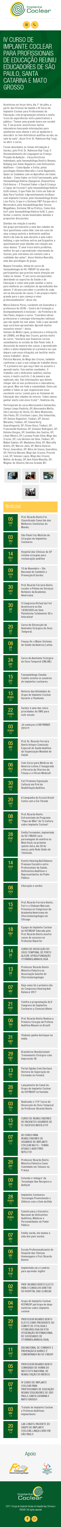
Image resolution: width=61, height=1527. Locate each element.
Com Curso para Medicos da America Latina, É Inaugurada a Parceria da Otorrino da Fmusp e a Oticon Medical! (31, 768)
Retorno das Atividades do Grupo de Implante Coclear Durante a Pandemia (29, 696)
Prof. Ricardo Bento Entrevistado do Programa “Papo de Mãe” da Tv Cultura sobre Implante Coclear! (30, 819)
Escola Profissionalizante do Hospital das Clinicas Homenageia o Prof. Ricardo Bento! (30, 1255)
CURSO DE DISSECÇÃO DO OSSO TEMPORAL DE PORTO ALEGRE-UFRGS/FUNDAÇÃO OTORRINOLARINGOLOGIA (29, 954)
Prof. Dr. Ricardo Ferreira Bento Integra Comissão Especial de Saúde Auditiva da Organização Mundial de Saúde (30, 748)
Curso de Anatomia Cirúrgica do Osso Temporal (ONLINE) (30, 662)
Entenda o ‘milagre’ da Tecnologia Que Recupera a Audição (30, 1182)
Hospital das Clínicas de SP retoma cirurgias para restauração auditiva (30, 556)
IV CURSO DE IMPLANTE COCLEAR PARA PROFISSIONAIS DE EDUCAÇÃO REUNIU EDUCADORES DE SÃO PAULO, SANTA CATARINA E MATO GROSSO (31, 1391)
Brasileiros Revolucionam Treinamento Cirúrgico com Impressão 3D (30, 1056)
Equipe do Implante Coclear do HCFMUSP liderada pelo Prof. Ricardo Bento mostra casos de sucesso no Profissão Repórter (30, 934)
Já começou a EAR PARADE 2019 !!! (28, 729)
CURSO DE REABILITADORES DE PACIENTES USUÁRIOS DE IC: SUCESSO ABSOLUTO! (30, 1123)
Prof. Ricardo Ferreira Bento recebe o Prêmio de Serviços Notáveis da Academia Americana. (30, 590)
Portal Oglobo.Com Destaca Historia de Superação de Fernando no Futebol (30, 1073)
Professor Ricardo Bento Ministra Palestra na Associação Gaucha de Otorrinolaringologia (28, 972)
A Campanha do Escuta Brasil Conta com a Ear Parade (31, 802)
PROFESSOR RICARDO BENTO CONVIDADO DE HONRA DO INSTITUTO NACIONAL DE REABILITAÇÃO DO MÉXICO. (30, 1369)
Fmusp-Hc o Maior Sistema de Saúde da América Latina (30, 646)
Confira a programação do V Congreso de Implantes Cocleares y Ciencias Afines (30, 1006)
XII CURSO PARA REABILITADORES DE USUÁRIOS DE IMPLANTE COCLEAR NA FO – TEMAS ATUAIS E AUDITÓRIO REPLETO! (28, 1144)
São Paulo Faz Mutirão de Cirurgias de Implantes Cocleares (29, 540)
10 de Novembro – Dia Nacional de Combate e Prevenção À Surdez (27, 573)
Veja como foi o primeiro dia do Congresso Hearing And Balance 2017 (30, 990)
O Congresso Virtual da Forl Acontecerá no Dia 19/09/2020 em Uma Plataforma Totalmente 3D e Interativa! (30, 610)
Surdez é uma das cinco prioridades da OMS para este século (28, 712)
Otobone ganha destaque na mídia (30, 1040)
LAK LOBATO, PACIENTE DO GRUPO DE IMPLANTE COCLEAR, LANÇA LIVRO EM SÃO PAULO (29, 1429)
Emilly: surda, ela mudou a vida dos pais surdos (29, 1237)
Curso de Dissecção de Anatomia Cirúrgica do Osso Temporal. (30, 629)
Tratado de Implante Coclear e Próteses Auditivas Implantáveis (30, 1412)
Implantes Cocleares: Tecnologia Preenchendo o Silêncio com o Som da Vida (29, 1199)
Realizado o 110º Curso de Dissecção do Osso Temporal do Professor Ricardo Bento (31, 1106)
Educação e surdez (25, 890)
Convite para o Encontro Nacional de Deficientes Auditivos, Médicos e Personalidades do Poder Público (28, 1219)
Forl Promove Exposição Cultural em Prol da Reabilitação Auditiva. (28, 785)
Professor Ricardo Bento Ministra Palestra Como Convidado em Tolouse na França (28, 1165)
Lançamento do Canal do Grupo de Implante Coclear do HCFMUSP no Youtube (29, 1089)
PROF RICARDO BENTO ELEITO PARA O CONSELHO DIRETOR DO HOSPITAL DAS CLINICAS (30, 1289)
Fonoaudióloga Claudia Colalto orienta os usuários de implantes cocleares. (30, 679)
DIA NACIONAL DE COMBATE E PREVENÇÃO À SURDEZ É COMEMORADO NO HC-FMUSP (30, 1352)
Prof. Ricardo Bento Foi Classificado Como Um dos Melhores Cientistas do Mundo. (29, 522)
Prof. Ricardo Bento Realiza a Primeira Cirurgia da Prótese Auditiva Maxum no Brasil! (31, 1023)
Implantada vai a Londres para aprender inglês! (28, 1272)
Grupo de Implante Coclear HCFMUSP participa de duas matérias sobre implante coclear (30, 1306)
